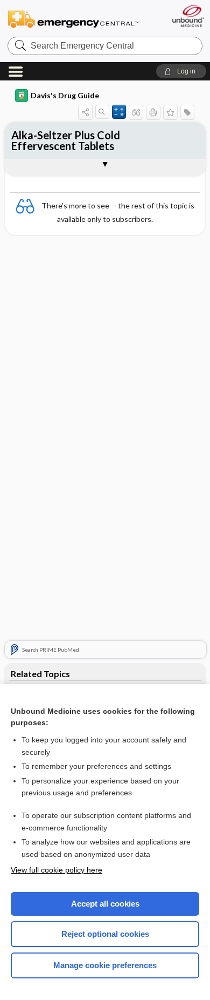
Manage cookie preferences (105, 965)
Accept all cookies (105, 903)
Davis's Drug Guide (65, 95)
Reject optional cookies (105, 933)
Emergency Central (73, 18)
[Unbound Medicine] (187, 16)
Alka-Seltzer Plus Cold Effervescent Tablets (65, 140)
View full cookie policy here (56, 870)
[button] (181, 71)
